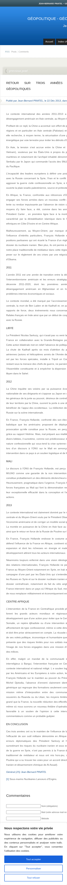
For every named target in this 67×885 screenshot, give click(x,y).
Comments (24, 52)
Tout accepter (33, 859)
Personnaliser (33, 868)
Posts (13, 52)
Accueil (49, 41)
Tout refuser (33, 877)
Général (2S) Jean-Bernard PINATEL (26, 772)
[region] (33, 854)
